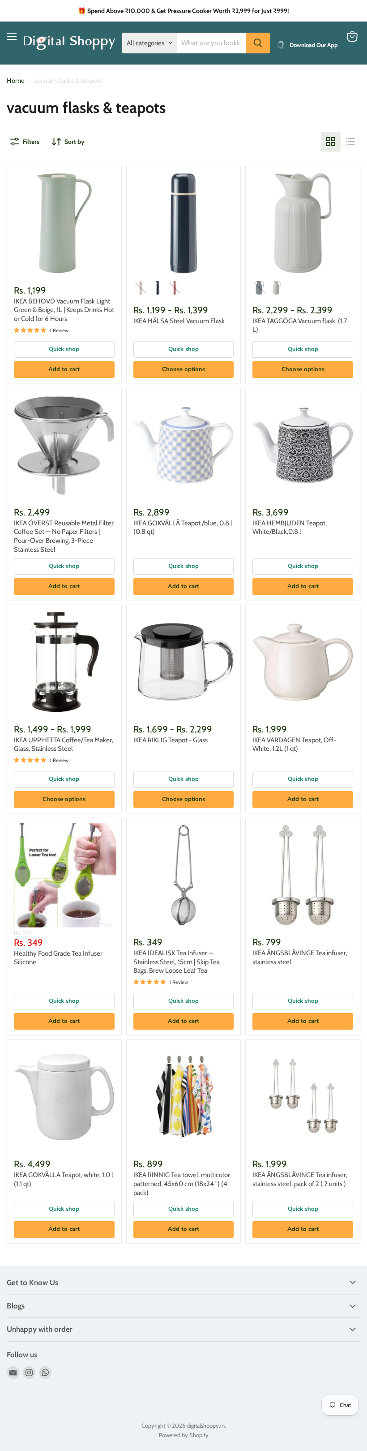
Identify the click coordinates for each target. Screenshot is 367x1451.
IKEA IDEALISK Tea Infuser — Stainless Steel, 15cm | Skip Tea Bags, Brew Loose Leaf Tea (176, 962)
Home (16, 81)
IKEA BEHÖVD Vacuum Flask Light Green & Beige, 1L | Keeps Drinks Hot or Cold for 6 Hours (64, 310)
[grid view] (331, 142)
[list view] (350, 142)
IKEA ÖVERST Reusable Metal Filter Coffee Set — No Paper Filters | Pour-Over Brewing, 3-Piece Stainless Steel (64, 536)
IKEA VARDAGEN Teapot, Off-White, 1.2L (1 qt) (294, 744)
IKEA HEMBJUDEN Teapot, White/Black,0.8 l (289, 527)
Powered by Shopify (184, 1434)
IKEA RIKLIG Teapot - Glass (170, 740)
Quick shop (64, 349)
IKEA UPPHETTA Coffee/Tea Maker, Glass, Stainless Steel (63, 744)
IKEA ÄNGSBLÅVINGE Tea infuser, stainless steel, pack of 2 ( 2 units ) (299, 1179)
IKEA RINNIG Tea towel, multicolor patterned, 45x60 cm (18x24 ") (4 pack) (181, 1183)
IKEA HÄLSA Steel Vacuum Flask (179, 321)
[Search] (258, 43)
